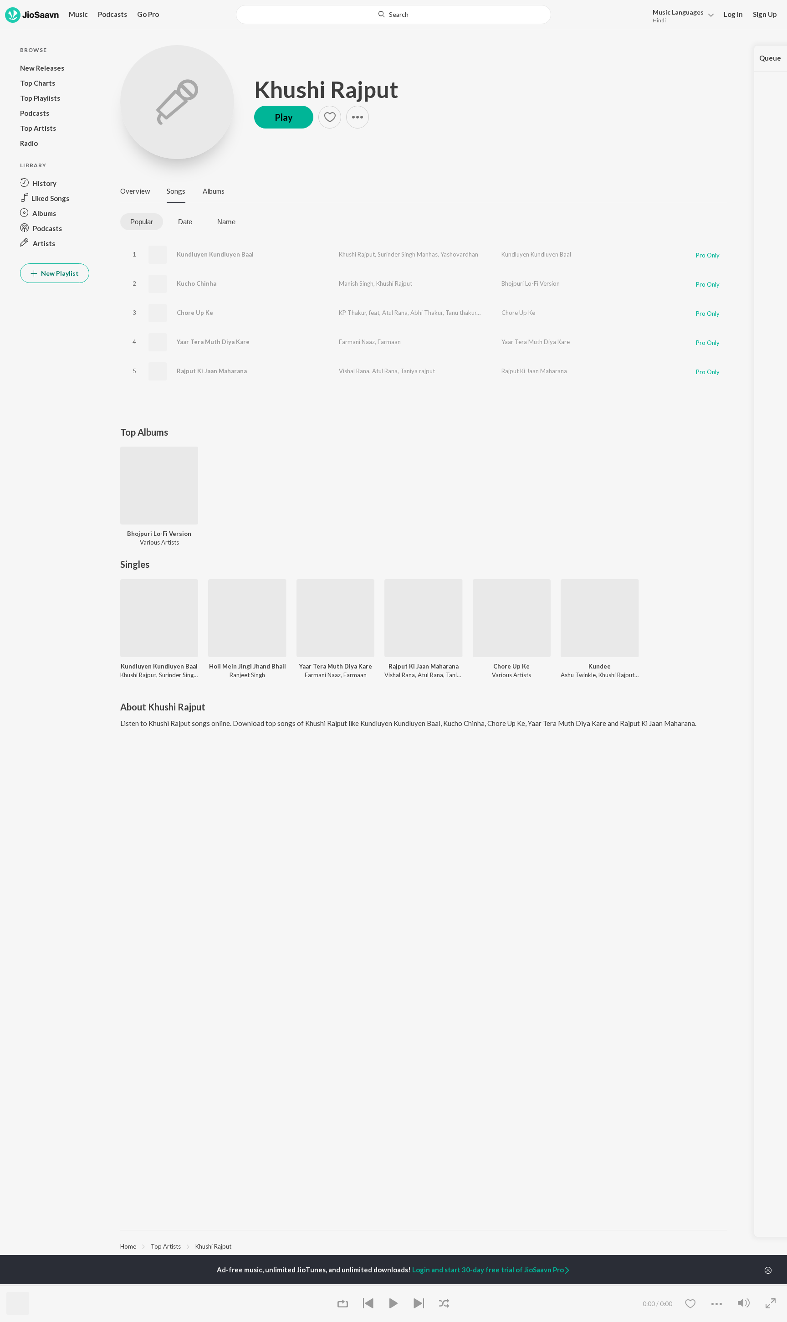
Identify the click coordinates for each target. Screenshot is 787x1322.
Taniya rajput (417, 371)
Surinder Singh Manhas (408, 254)
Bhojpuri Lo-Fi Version (530, 283)
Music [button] (78, 14)
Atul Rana (395, 312)
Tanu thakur (460, 312)
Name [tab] (226, 222)
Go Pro (148, 14)
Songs (176, 191)
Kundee (599, 666)
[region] (423, 1246)
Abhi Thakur (426, 312)
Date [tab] (185, 222)
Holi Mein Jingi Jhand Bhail (247, 666)
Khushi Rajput (326, 89)
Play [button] (284, 117)
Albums (214, 191)
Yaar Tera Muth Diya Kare (213, 341)
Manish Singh (356, 283)
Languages (678, 12)
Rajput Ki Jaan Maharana (212, 371)
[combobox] (393, 14)
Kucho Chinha (196, 283)
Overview (135, 191)
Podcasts (112, 14)
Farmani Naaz (357, 341)
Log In (733, 14)
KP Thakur (352, 312)
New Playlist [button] (59, 273)
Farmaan (389, 341)
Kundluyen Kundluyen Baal (215, 254)
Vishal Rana (354, 371)
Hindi (659, 20)
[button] (681, 15)
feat (374, 312)
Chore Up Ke (195, 312)
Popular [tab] (141, 222)
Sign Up (765, 14)
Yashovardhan (459, 254)
